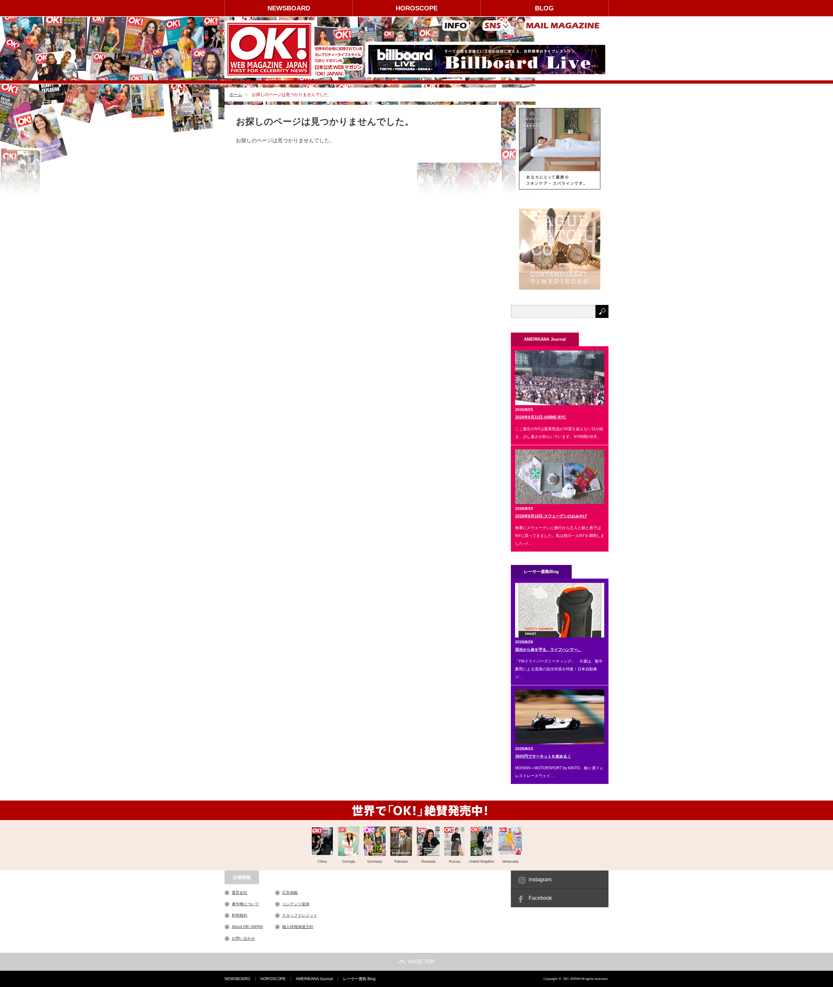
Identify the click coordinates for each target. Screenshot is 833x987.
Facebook (540, 898)
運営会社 (239, 892)
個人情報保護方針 (297, 927)
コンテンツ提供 (295, 904)
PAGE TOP (421, 962)
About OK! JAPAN (247, 927)
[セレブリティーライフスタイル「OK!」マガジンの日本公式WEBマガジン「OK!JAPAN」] (295, 49)
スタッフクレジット (299, 915)
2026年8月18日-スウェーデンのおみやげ (551, 516)
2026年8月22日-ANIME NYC (540, 417)
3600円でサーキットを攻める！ (543, 756)
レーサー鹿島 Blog (359, 979)
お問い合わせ (243, 938)
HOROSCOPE (417, 8)
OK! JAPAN (571, 978)
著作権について (245, 904)
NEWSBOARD (288, 8)
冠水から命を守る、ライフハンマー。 (548, 649)
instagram (540, 879)
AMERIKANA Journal (314, 979)
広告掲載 (290, 892)
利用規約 (239, 915)
